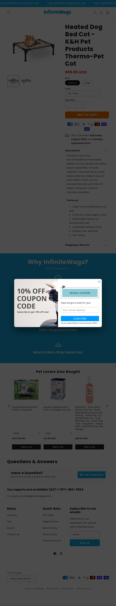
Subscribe (80, 318)
